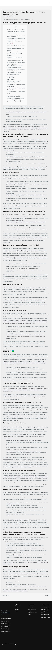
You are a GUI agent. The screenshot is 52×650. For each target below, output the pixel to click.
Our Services (17, 609)
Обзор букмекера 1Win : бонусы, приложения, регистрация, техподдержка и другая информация (16, 69)
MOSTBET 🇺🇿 (10, 43)
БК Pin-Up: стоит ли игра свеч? (13, 81)
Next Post (48, 595)
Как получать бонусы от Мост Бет (14, 52)
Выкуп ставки (10, 76)
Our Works (17, 607)
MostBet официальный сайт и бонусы (15, 94)
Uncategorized (7, 16)
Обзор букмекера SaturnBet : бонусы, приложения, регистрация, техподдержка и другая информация (16, 62)
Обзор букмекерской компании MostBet (15, 98)
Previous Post (4, 595)
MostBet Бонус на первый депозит (14, 41)
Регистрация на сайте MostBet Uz (14, 101)
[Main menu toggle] (49, 3)
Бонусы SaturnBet (11, 79)
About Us (16, 611)
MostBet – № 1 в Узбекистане (13, 82)
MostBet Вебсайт (10, 77)
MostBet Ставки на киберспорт (13, 96)
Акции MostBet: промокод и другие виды (16, 100)
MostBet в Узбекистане (12, 33)
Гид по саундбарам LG (12, 40)
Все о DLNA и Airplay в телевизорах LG (15, 65)
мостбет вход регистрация (21, 178)
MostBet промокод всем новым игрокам (16, 88)
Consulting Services (31, 607)
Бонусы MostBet (10, 89)
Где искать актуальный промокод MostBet (16, 38)
